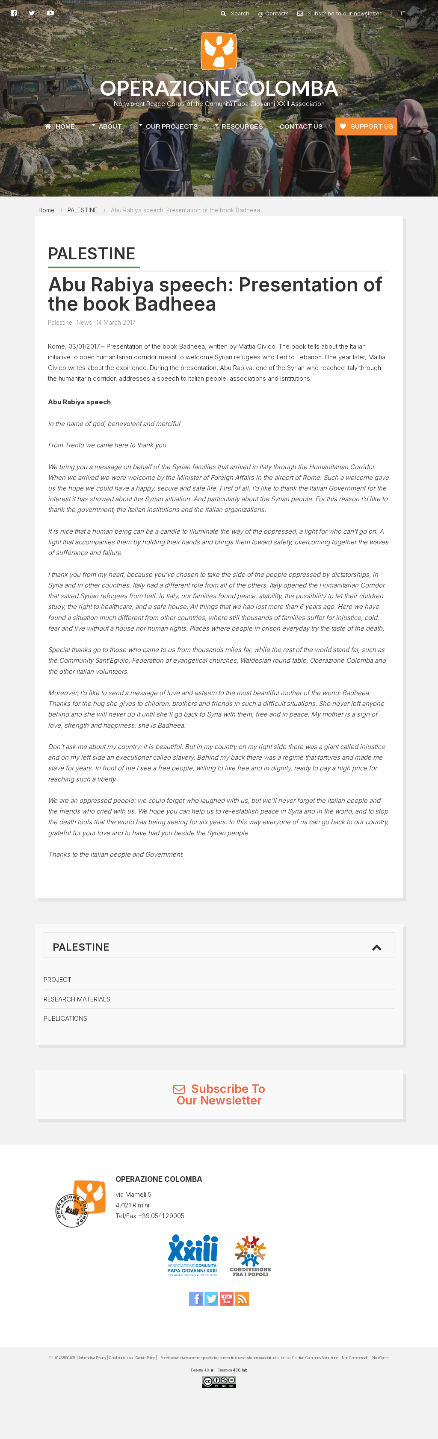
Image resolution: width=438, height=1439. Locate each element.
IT (403, 13)
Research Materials (77, 999)
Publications (65, 1018)
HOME (64, 126)
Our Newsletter (219, 1100)
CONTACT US (301, 126)
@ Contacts (273, 13)
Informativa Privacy (92, 1358)
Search (239, 13)
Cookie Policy (145, 1358)
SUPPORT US (371, 126)
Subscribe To (226, 1089)
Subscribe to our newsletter (344, 13)
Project (57, 979)
